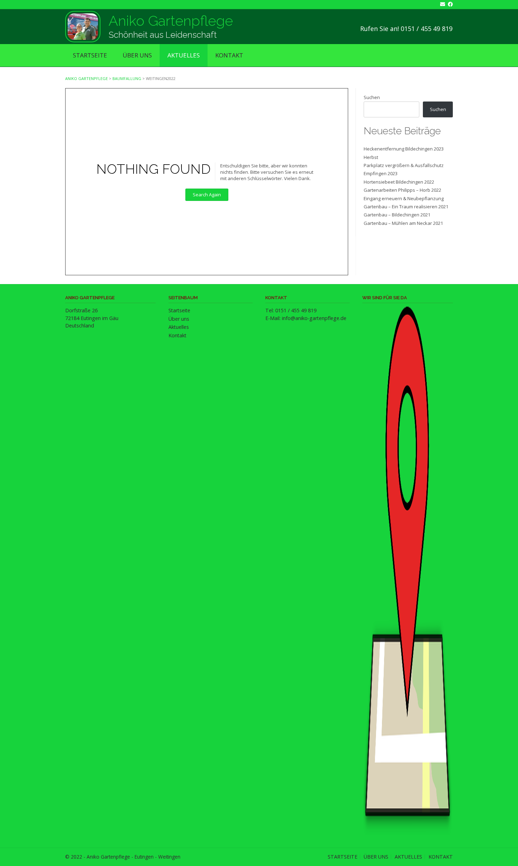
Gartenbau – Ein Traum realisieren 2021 (406, 206)
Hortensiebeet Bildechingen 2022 (399, 182)
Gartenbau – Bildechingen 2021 (397, 214)
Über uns (137, 55)
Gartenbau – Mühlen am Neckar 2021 (403, 223)
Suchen (372, 97)
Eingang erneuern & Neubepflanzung (404, 198)
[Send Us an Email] (441, 4)
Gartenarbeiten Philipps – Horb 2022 (402, 190)
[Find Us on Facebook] (449, 4)
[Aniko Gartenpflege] (82, 26)
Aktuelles (183, 55)
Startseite (90, 55)
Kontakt (229, 55)
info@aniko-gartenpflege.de (314, 318)
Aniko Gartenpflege (171, 20)
